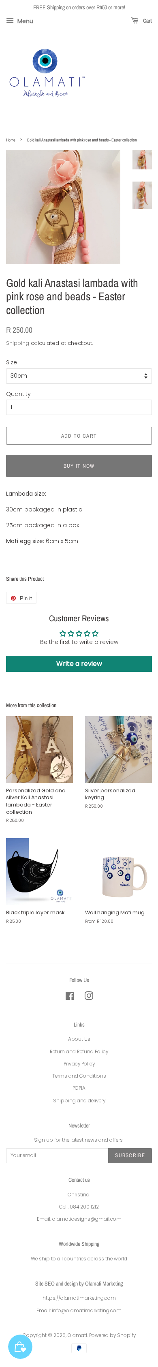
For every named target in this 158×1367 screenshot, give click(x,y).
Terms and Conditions (79, 1076)
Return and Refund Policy (79, 1051)
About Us (79, 1039)
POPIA (79, 1088)
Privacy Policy (79, 1064)
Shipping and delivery (79, 1100)
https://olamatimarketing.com (79, 1298)
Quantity (18, 394)
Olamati (77, 1335)
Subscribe (130, 1155)
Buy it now (79, 465)
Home (10, 140)
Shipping (17, 343)
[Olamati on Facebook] (70, 998)
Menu (24, 21)
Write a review (79, 663)
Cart (147, 20)
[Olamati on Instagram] (88, 998)
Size (11, 362)
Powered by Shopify (112, 1335)
